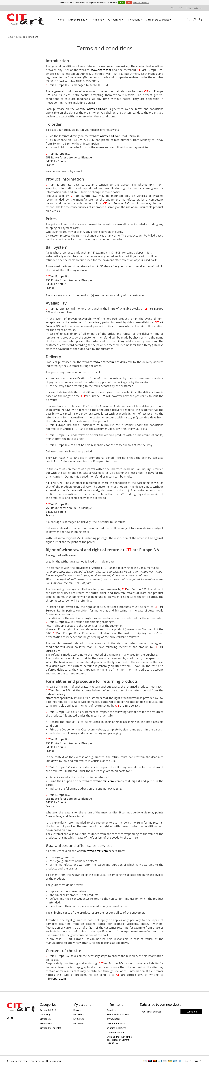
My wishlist (78, 1023)
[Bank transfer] (165, 1061)
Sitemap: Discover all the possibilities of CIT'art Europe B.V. (119, 1039)
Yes (121, 3)
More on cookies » (141, 3)
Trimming (45, 1014)
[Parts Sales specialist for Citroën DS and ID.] (25, 19)
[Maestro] (150, 1061)
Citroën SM (45, 1018)
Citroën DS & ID (48, 1009)
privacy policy (113, 1018)
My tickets (78, 1018)
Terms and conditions (118, 1014)
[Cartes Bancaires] (160, 1061)
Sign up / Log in (195, 8)
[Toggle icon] (188, 19)
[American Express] (175, 1061)
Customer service (115, 1032)
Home (61, 19)
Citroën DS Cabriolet (50, 1027)
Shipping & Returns (116, 1027)
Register (77, 1009)
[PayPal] (170, 1061)
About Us (111, 1009)
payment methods (116, 1023)
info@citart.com (56, 978)
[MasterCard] (155, 1061)
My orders (78, 1014)
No (129, 3)
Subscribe (192, 1011)
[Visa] (145, 1061)
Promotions (46, 1023)
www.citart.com (101, 70)
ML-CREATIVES (56, 1061)
